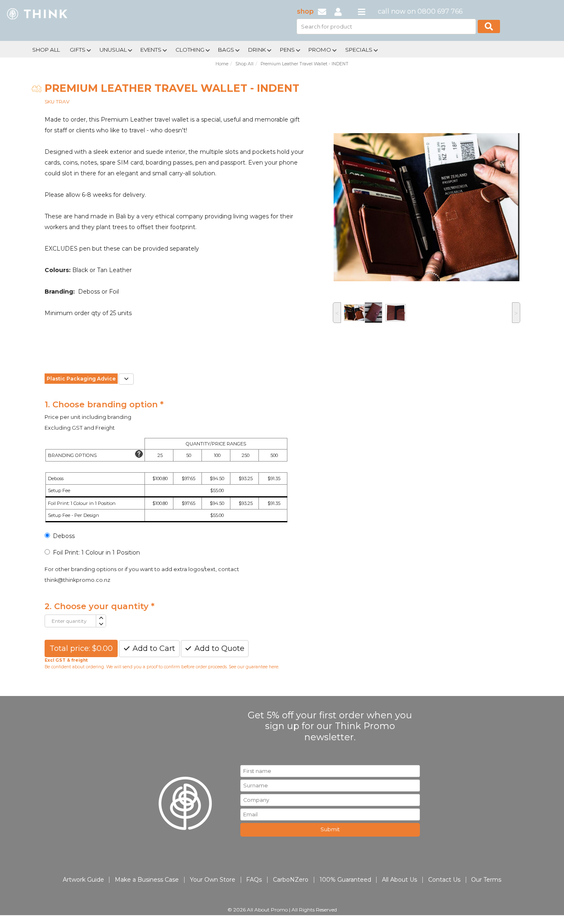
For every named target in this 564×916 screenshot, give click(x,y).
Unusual (113, 49)
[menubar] (254, 49)
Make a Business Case (147, 879)
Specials (358, 49)
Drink (257, 49)
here (273, 667)
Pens (287, 49)
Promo (319, 49)
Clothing (189, 49)
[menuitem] (46, 48)
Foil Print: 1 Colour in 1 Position (96, 552)
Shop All (46, 49)
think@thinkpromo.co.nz (77, 580)
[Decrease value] (100, 624)
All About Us (399, 879)
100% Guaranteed (345, 879)
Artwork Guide (83, 879)
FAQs (254, 879)
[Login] (338, 11)
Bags (226, 49)
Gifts (77, 49)
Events (150, 49)
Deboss (64, 536)
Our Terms (486, 879)
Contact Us (444, 879)
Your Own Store (212, 879)
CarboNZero (290, 879)
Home (222, 64)
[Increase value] (100, 618)
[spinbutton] (70, 621)
